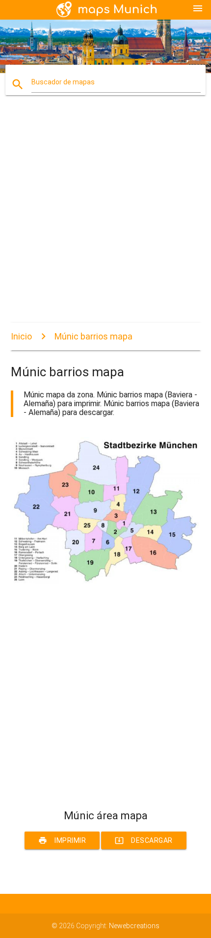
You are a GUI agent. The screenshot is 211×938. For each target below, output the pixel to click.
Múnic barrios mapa (93, 336)
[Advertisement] (105, 217)
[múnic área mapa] (106, 581)
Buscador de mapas (63, 82)
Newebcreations (134, 926)
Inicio (21, 336)
